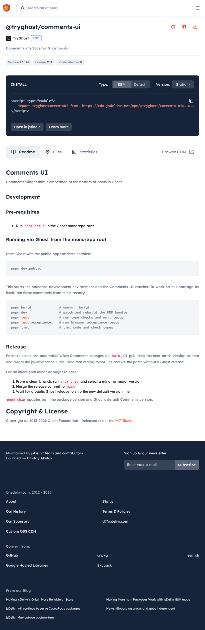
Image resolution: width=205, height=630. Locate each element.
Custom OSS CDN (21, 531)
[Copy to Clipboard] (191, 101)
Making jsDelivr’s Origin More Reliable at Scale (39, 599)
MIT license (124, 420)
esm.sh (193, 555)
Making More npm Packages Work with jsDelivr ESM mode (148, 599)
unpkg (102, 555)
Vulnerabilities (70, 62)
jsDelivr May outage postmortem (30, 617)
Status (107, 501)
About (11, 501)
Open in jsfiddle (27, 127)
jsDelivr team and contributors (57, 453)
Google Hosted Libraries (27, 565)
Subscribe (187, 465)
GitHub (12, 555)
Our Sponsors (17, 521)
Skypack (104, 565)
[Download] (195, 26)
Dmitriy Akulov (39, 458)
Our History (16, 511)
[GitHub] (173, 26)
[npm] (184, 26)
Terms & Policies (116, 511)
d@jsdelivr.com (115, 521)
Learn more (59, 127)
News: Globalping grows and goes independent (140, 608)
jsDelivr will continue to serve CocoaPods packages (43, 608)
